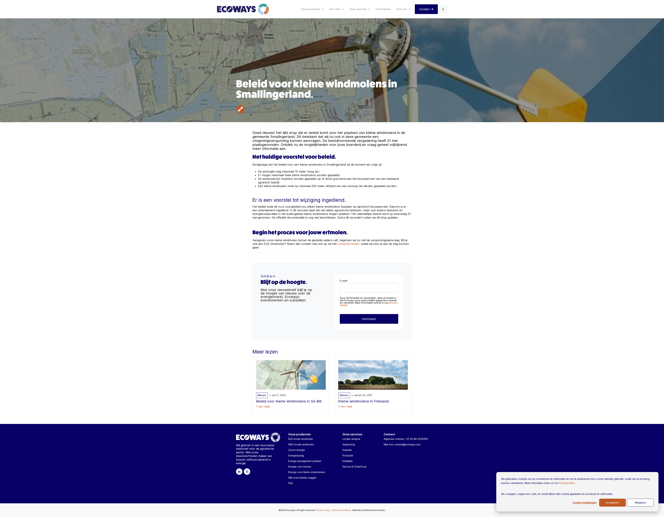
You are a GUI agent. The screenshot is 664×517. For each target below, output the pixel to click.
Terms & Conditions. (341, 510)
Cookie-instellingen (585, 502)
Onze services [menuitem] (352, 434)
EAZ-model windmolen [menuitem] (300, 439)
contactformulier (348, 244)
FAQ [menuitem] (290, 483)
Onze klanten (383, 9)
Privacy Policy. (323, 510)
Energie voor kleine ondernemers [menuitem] (306, 472)
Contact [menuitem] (389, 434)
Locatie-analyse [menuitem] (351, 439)
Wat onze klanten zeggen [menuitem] (302, 477)
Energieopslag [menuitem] (296, 455)
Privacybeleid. (567, 483)
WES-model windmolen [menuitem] (301, 444)
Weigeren (640, 502)
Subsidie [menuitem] (347, 450)
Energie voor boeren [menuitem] (299, 466)
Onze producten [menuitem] (299, 434)
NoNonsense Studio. (374, 510)
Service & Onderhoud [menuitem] (354, 466)
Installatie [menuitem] (347, 461)
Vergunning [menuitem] (348, 444)
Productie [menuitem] (347, 455)
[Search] (443, 9)
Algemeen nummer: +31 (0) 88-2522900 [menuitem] (406, 439)
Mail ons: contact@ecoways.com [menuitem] (402, 444)
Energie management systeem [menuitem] (304, 461)
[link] (243, 9)
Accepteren (612, 502)
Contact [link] (424, 9)
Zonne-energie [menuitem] (296, 450)
